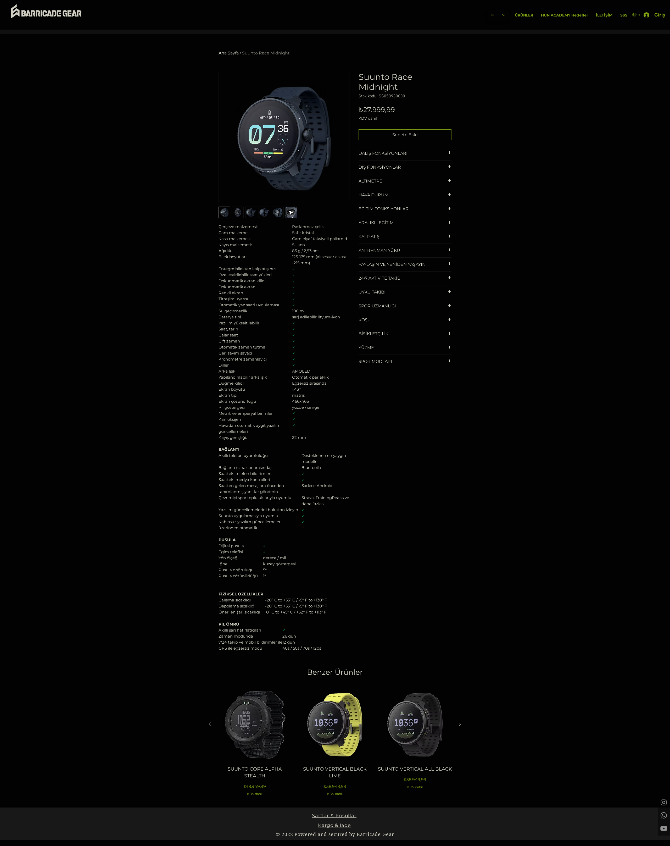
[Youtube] (664, 828)
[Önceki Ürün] (210, 724)
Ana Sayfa (229, 53)
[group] (335, 742)
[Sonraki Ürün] (460, 724)
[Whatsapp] (664, 815)
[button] (524, 15)
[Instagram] (664, 802)
